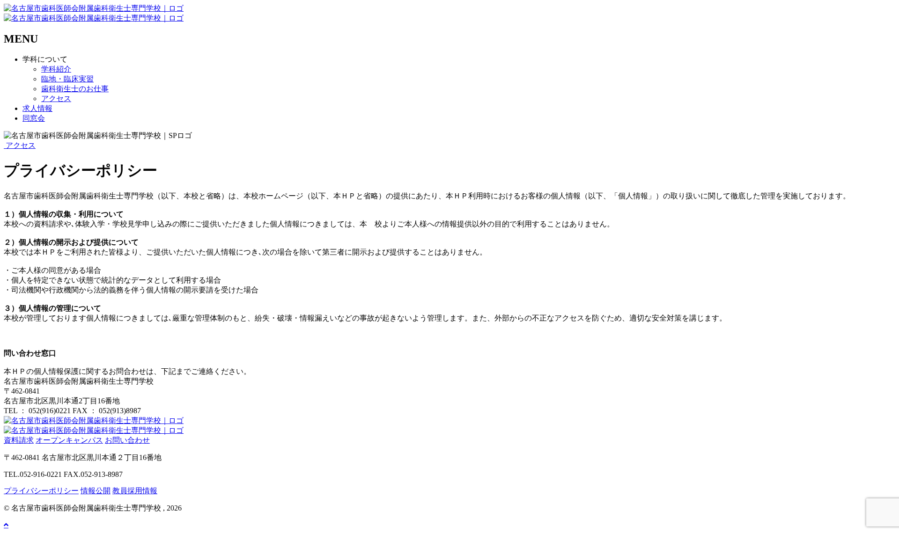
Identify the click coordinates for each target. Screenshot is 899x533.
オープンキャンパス (69, 440)
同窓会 (33, 118)
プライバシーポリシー (41, 491)
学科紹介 (56, 69)
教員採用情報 (134, 491)
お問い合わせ (127, 440)
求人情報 (37, 108)
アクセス (56, 98)
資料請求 (19, 440)
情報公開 (96, 491)
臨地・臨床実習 (67, 79)
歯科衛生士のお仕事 (75, 89)
